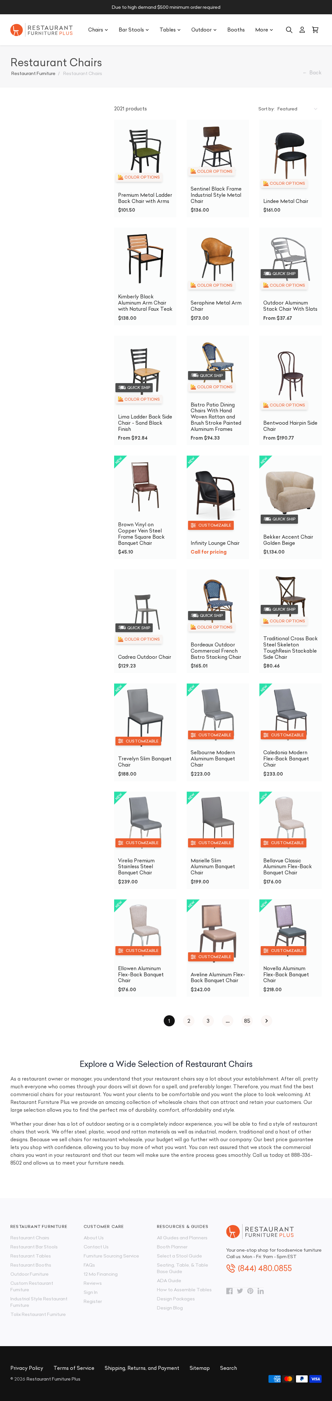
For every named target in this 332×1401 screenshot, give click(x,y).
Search (228, 1368)
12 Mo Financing (101, 1274)
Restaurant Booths (30, 1265)
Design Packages (176, 1299)
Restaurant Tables (30, 1256)
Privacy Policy (26, 1368)
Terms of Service (73, 1368)
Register (93, 1301)
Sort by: (266, 109)
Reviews (93, 1283)
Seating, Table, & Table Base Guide (182, 1268)
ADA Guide (169, 1280)
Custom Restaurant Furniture (31, 1286)
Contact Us (96, 1247)
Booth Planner (172, 1247)
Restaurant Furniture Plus (53, 1379)
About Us (94, 1238)
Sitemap (200, 1368)
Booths (236, 30)
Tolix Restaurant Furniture (38, 1314)
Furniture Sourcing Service (111, 1256)
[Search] (289, 29)
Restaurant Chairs (29, 1238)
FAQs (89, 1265)
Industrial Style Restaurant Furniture (38, 1302)
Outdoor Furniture (29, 1274)
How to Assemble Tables (184, 1290)
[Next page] (266, 1021)
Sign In (91, 1292)
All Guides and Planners (182, 1238)
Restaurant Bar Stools (34, 1247)
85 (247, 1021)
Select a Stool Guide (179, 1256)
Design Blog (170, 1308)
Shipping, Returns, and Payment (142, 1368)
